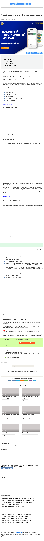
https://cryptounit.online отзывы (18, 366)
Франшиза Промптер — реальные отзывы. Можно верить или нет (30, 433)
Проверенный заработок (15, 358)
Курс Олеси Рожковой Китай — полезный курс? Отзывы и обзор (15, 506)
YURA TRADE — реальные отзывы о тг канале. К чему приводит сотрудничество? (10, 434)
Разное (3, 488)
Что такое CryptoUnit (8, 61)
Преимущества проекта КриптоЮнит (11, 65)
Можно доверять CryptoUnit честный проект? (13, 67)
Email (15, 445)
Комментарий (4, 449)
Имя (2, 445)
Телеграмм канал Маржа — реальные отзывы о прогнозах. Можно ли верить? (30, 416)
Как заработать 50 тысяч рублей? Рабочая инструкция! (19, 514)
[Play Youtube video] (23, 121)
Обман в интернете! (6, 484)
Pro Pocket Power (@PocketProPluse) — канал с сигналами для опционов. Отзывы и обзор (10, 416)
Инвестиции (4, 482)
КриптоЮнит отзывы (30, 366)
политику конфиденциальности (15, 466)
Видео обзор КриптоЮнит (9, 59)
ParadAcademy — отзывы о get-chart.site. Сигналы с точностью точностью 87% (9, 397)
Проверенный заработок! (27, 343)
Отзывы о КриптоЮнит (8, 63)
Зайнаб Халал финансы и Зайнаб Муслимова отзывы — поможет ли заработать (30, 397)
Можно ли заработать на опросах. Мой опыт (11, 504)
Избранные (4, 480)
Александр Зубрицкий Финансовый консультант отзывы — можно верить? (17, 502)
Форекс (3, 490)
